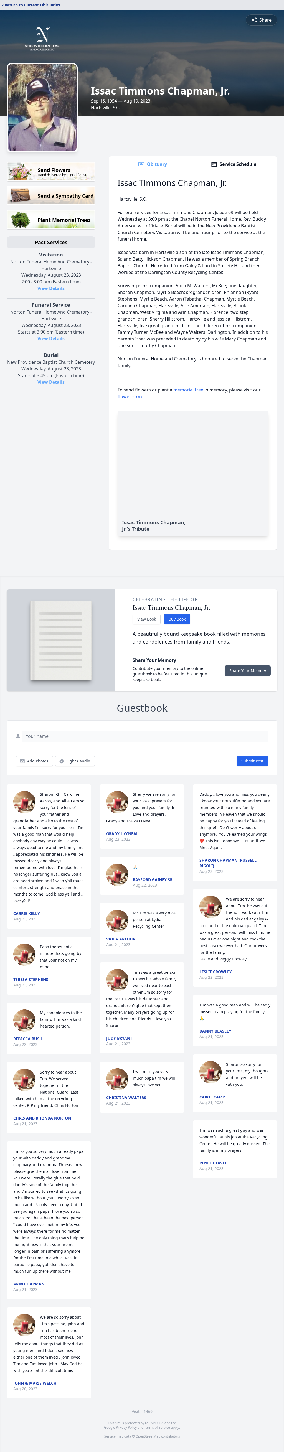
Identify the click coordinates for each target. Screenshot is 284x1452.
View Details (51, 288)
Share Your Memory (247, 670)
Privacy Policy (126, 1427)
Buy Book (177, 619)
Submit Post (252, 761)
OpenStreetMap (148, 1436)
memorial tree (188, 390)
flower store (130, 396)
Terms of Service (157, 1427)
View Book (146, 619)
